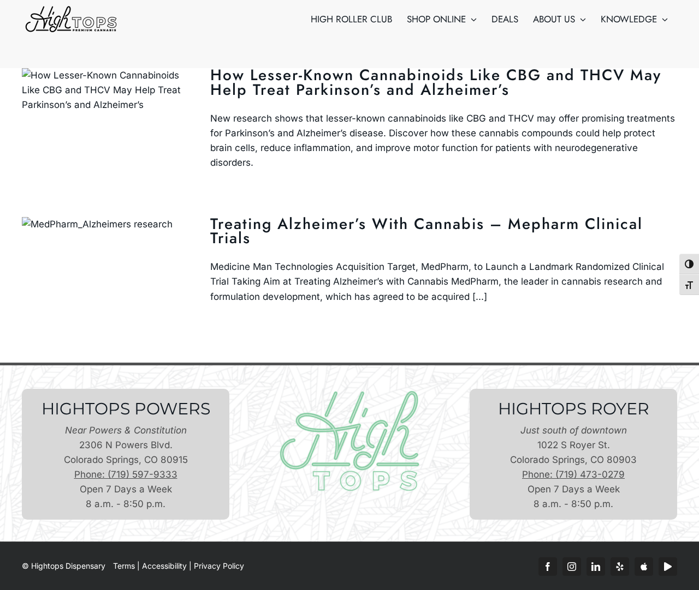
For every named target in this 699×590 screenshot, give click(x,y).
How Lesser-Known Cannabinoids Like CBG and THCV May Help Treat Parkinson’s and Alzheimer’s (435, 82)
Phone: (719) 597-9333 (125, 474)
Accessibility (164, 565)
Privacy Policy (219, 565)
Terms (124, 565)
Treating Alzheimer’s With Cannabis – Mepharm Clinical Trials (426, 231)
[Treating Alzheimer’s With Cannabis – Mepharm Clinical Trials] (109, 272)
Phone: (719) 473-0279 (573, 474)
